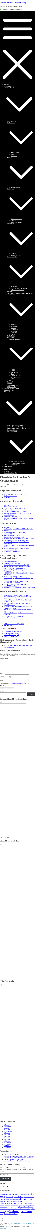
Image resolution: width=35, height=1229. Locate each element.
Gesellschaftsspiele (12, 385)
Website (2, 680)
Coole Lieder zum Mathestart (12, 563)
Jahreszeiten (14, 372)
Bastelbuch (14, 326)
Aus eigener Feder (9, 390)
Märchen (2, 1207)
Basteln (26, 1194)
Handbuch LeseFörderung (11, 636)
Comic (9, 380)
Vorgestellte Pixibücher (17, 461)
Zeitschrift (10, 382)
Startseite (6, 84)
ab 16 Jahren (7, 1147)
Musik (32, 1205)
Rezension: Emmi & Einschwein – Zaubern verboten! (19, 1156)
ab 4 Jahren (7, 1134)
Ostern (13, 379)
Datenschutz (7, 469)
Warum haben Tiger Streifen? (12, 551)
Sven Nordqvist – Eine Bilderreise (13, 616)
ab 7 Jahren (7, 1138)
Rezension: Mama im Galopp (12, 1154)
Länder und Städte (16, 375)
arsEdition (11, 1194)
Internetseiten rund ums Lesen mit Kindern (19, 428)
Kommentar (4, 658)
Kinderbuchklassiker (6, 1203)
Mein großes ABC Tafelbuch (12, 582)
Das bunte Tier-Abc (9, 527)
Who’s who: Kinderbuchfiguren (16, 427)
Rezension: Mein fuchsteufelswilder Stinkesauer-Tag (18, 1157)
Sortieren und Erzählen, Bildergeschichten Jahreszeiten (19, 587)
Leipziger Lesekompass (17, 290)
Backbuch (14, 324)
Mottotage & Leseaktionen (11, 388)
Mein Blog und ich (9, 86)
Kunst (12, 374)
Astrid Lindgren (19, 1194)
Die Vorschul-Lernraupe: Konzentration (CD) (16, 565)
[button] (19, 119)
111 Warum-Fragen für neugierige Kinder (15, 494)
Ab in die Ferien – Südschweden (13, 631)
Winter (15, 1214)
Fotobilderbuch (16, 1199)
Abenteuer (4, 1194)
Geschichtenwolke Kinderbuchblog (13, 3)
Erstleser (13, 253)
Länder (20, 1205)
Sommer (17, 1209)
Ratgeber (13, 220)
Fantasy (11, 1199)
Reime (2, 1209)
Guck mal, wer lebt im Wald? (12, 535)
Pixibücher (14, 156)
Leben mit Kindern (16, 222)
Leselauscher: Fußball (10, 608)
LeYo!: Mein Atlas (9, 510)
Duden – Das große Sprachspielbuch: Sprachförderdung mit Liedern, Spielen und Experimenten (16, 569)
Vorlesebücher (11, 336)
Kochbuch (14, 331)
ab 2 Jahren (7, 1129)
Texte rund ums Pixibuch (18, 463)
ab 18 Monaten (8, 1131)
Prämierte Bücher (12, 257)
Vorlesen (14, 1211)
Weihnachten (11, 157)
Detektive (16, 1197)
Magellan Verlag (27, 1205)
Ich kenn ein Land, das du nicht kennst (14, 508)
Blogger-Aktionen (12, 430)
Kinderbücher (11, 223)
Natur (5, 1207)
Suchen (2, 691)
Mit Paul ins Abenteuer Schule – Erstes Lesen (16, 584)
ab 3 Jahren (7, 1133)
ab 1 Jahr (6, 1128)
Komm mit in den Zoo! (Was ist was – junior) (16, 540)
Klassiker (9, 291)
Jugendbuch (10, 337)
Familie (2, 1199)
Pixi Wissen (7, 497)
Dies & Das (7, 391)
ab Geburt (6, 1125)
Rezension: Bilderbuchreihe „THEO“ (14, 1159)
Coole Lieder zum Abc (10, 561)
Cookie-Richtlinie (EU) (10, 473)
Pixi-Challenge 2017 (13, 431)
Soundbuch (14, 154)
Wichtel (1, 1214)
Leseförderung (8, 466)
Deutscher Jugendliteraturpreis (19, 288)
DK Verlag (21, 1197)
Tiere (2, 1211)
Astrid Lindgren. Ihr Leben (11, 633)
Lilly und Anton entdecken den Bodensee (15, 511)
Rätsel (6, 1209)
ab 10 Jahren (7, 1142)
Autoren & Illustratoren (10, 464)
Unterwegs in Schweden (11, 516)
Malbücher (14, 332)
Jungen (20, 1201)
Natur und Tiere (15, 377)
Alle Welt (6, 505)
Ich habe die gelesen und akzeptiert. (14, 684)
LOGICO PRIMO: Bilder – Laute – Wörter (16, 581)
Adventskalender (15, 187)
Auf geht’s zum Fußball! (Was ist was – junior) (17, 595)
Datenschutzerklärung (15, 683)
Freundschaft (26, 1199)
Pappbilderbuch (24, 1207)
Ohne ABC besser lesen (10, 586)
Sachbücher (10, 189)
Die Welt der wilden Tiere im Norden (14, 532)
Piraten (31, 1207)
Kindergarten (7, 1205)
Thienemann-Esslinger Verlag (27, 1209)
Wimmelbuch (8, 1214)
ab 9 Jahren (7, 1141)
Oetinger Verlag (13, 1207)
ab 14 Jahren (7, 1146)
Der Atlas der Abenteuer (10, 506)
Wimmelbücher (15, 152)
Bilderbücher (11, 123)
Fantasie (7, 1199)
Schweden (11, 1209)
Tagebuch (13, 334)
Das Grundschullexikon (10, 496)
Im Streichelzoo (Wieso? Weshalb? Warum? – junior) (19, 538)
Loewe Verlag (14, 1205)
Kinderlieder (14, 329)
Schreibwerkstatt (8, 468)
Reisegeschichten (16, 255)
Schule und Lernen (16, 219)
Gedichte (13, 328)
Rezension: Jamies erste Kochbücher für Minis (17, 1161)
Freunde (13, 369)
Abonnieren (5, 1178)
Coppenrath (9, 1197)
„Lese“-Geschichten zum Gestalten (13, 576)
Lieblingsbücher (11, 121)
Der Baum (7, 530)
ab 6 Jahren (7, 1136)
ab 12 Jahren (7, 1144)
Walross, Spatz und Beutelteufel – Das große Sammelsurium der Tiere (16, 549)
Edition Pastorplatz (29, 1197)
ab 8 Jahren (7, 1139)
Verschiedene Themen (13, 339)
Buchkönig (14, 286)
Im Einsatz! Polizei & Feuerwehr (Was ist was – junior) (19, 606)
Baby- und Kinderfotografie (11, 635)
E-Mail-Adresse (5, 677)
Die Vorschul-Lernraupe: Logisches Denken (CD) (18, 566)
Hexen (10, 1201)
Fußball (13, 370)
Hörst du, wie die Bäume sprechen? (14, 537)
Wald (20, 1211)
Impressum (7, 471)
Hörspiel (9, 383)
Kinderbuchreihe (19, 1203)
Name (2, 673)
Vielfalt (7, 1211)
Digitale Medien (11, 387)
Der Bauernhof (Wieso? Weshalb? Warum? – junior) (18, 529)
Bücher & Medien (9, 87)
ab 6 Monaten (7, 1126)
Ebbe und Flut (8, 534)
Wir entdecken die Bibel (10, 618)
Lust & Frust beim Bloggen (15, 425)
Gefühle (6, 1201)
